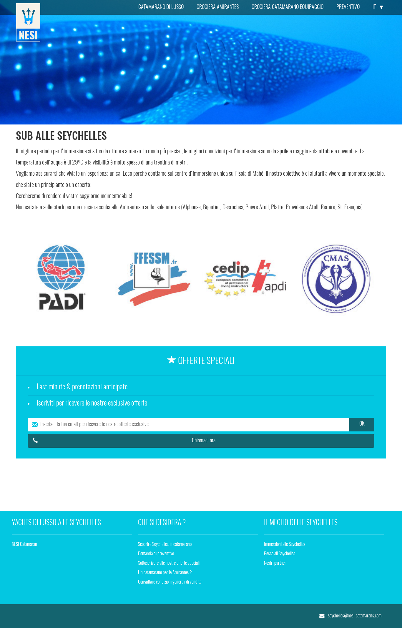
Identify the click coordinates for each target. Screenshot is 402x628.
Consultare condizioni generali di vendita (169, 582)
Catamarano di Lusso (161, 7)
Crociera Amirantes (218, 7)
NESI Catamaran (24, 544)
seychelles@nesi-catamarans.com (354, 616)
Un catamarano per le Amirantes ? (165, 572)
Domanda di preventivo (156, 553)
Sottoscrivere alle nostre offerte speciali (169, 563)
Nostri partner (275, 563)
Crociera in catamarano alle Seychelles (28, 22)
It (374, 7)
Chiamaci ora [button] (203, 440)
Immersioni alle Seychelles (284, 544)
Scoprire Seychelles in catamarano (165, 544)
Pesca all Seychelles (279, 553)
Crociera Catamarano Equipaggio (287, 7)
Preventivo (348, 7)
